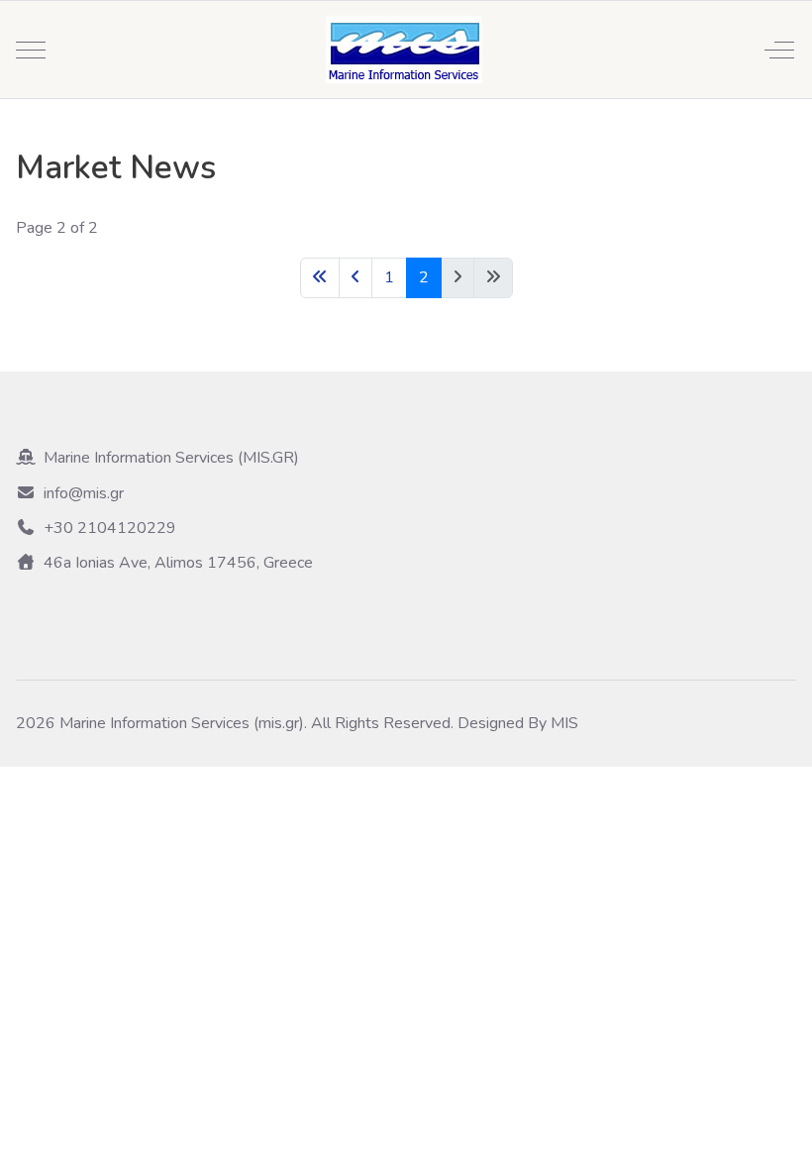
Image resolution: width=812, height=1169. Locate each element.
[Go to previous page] (355, 278)
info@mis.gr (84, 493)
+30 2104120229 (110, 528)
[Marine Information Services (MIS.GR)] (404, 49)
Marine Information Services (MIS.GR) (171, 458)
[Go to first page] (320, 278)
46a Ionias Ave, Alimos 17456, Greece (178, 563)
